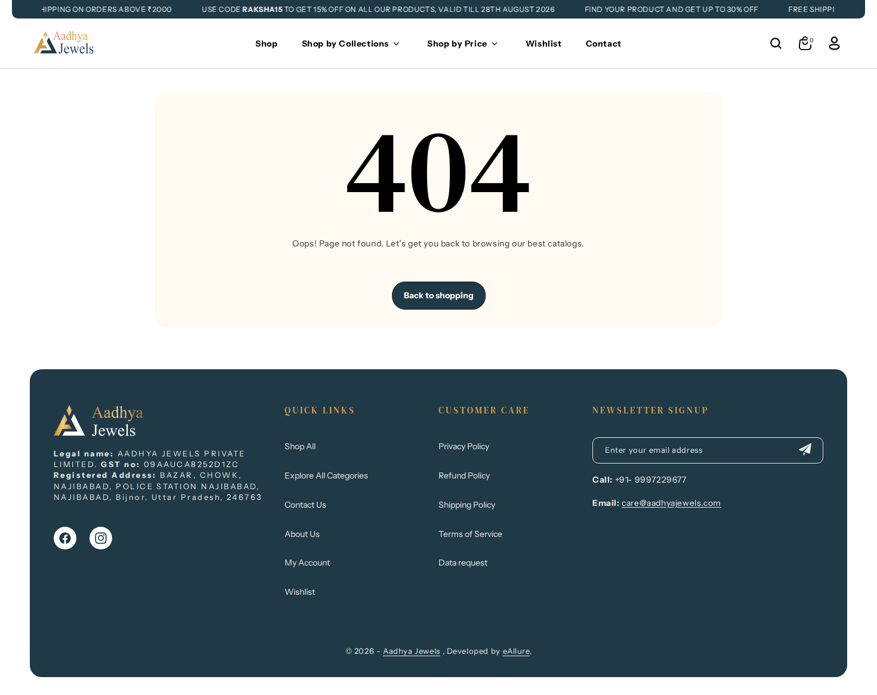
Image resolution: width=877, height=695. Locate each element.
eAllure (516, 651)
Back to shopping (439, 295)
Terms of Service (470, 534)
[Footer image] (98, 432)
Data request (462, 562)
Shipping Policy (466, 504)
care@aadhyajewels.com (671, 503)
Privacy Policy (463, 446)
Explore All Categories (326, 475)
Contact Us (305, 504)
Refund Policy (464, 475)
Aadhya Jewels (411, 651)
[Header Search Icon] (775, 43)
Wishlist (300, 591)
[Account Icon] (834, 43)
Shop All (300, 446)
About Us (302, 534)
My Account (307, 562)
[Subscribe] (805, 450)
